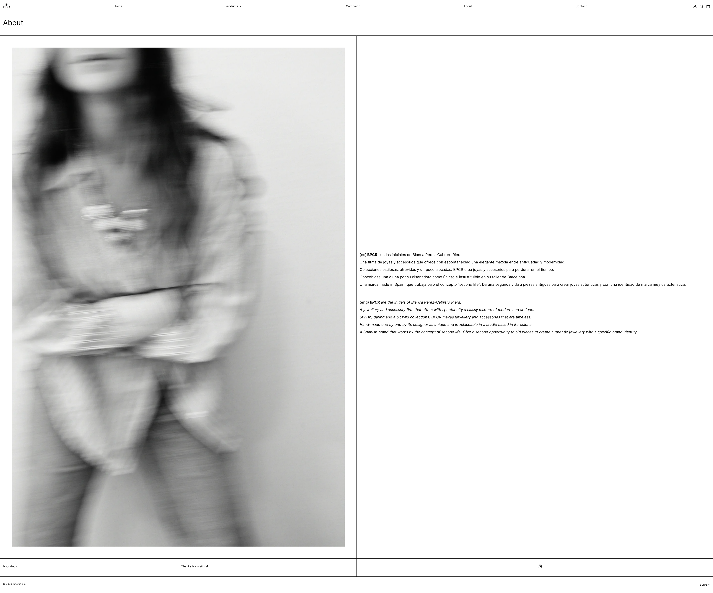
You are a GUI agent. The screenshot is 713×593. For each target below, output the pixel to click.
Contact (581, 6)
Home (118, 6)
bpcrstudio (10, 566)
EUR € (703, 584)
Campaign (353, 6)
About (467, 6)
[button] (701, 6)
